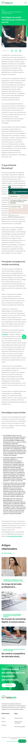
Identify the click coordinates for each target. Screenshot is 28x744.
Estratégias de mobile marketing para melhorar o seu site (12, 12)
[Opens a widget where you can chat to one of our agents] (22, 741)
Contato (4, 725)
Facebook (5, 334)
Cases (3, 718)
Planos (4, 721)
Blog (3, 10)
